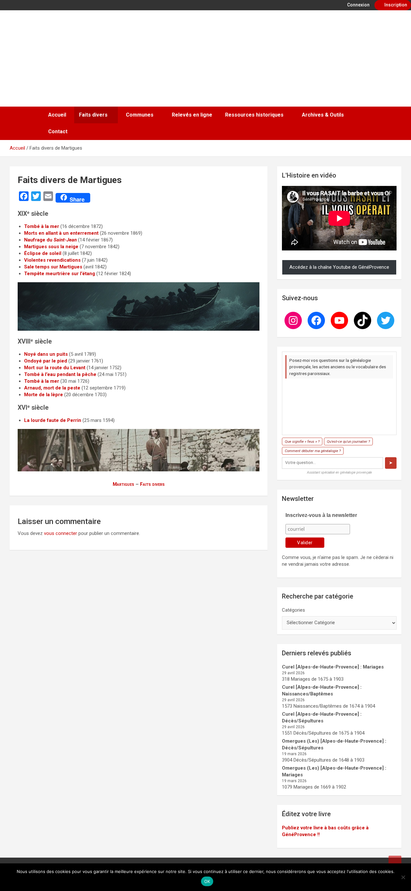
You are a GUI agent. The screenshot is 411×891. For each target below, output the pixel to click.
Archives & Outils (323, 115)
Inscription (395, 4)
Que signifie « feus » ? (302, 441)
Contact (57, 131)
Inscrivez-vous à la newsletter (321, 515)
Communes (139, 115)
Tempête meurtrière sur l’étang (59, 273)
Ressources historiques (254, 115)
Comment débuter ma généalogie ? (313, 451)
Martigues (123, 484)
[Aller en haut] (395, 862)
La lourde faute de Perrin (52, 420)
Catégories (293, 610)
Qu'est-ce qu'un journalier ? (348, 441)
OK (207, 881)
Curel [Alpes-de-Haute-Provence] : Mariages (333, 667)
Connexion (358, 4)
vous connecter (60, 533)
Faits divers (93, 115)
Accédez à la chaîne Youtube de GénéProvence (339, 267)
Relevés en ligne (192, 115)
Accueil (57, 115)
